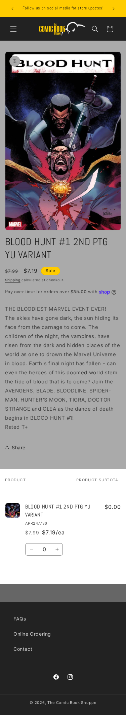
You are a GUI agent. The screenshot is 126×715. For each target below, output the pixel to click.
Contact (22, 649)
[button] (13, 29)
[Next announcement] (113, 8)
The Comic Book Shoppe (71, 702)
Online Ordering (32, 634)
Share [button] (19, 447)
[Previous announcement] (12, 8)
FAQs (19, 619)
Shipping (12, 280)
